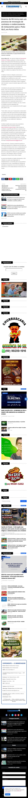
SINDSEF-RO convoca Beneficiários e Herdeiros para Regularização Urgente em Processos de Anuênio (17, 207)
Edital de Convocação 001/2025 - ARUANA (16, 621)
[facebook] (7, 715)
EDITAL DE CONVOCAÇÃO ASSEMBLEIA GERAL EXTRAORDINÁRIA (16, 592)
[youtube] (18, 715)
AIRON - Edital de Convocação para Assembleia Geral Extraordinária (17, 605)
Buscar (14, 273)
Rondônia (9, 13)
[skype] (12, 715)
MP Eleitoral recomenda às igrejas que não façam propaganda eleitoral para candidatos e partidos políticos (16, 199)
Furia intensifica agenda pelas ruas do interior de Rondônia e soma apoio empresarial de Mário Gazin (14, 3)
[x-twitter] (9, 715)
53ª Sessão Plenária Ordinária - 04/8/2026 (16, 421)
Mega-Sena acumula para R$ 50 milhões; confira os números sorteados (16, 762)
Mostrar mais (23, 505)
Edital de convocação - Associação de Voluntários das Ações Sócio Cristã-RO (15, 616)
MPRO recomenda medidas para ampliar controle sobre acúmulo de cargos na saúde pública (16, 215)
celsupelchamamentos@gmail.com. (14, 140)
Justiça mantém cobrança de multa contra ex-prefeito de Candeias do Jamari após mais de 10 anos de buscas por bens (16, 739)
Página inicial (4, 13)
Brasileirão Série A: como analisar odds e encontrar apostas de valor (16, 755)
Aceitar (7, 794)
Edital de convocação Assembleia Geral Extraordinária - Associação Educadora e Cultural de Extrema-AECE (12, 576)
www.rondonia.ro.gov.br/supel (8, 127)
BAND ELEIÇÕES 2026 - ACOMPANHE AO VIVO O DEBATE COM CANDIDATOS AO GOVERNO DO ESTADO (13, 412)
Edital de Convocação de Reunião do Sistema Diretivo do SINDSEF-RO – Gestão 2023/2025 (17, 610)
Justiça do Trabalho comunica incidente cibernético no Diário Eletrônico (16, 749)
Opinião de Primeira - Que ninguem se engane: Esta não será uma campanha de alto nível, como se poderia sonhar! (17, 546)
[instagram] (15, 715)
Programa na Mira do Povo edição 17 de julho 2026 (17, 428)
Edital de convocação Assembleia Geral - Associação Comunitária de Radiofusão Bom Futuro (16, 599)
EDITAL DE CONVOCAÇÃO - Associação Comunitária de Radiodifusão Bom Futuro (16, 586)
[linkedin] (21, 715)
